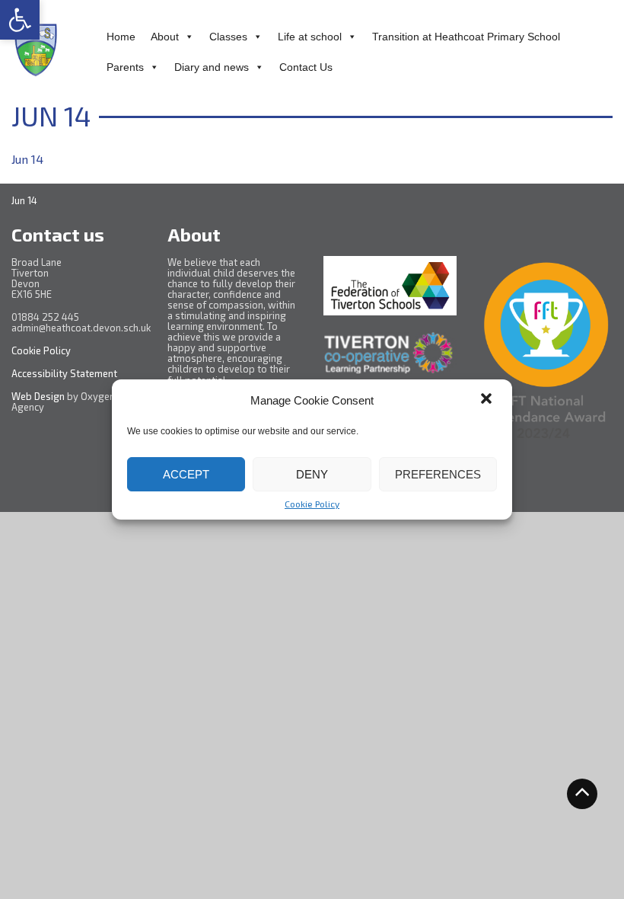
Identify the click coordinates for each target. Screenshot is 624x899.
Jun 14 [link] (27, 159)
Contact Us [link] (306, 67)
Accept (186, 474)
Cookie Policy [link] (312, 503)
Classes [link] (228, 36)
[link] (20, 20)
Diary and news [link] (211, 67)
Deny (312, 474)
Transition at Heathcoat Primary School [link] (466, 36)
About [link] (165, 36)
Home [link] (121, 36)
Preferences (438, 474)
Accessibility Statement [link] (65, 373)
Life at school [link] (310, 36)
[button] (488, 400)
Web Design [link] (38, 396)
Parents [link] (125, 67)
